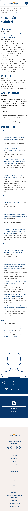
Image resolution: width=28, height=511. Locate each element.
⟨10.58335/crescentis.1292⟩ (10, 336)
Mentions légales (14, 506)
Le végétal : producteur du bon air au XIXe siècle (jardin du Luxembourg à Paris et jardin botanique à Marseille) (15, 231)
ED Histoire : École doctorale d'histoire (12, 33)
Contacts (14, 492)
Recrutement (14, 483)
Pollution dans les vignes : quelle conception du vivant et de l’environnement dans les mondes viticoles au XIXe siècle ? (15, 266)
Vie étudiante (14, 474)
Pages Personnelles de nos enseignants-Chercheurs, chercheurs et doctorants (12, 10)
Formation (14, 461)
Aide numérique (14, 500)
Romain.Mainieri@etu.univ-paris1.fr (13, 382)
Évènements (14, 458)
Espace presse (14, 480)
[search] (1, 4)
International (14, 471)
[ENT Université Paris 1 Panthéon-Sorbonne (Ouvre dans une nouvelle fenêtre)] (5, 5)
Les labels (14, 486)
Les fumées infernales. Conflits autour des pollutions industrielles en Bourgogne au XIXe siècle (15, 216)
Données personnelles (14, 503)
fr (1, 2)
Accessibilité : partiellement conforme (14, 496)
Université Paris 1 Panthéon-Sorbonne (14, 442)
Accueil (3, 8)
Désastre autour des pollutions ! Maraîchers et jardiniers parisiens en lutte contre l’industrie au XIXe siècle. (15, 307)
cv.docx (14, 408)
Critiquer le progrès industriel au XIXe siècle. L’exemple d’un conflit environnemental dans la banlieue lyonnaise (15, 296)
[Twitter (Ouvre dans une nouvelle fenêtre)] (6, 389)
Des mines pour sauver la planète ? (12, 202)
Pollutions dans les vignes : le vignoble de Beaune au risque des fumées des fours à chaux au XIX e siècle (14, 328)
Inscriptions (14, 477)
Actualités (14, 455)
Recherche (14, 464)
